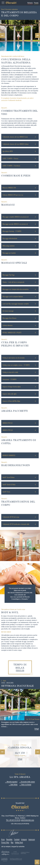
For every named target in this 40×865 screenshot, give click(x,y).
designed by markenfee (17, 846)
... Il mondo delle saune (27, 782)
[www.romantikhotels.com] (15, 853)
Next (37, 35)
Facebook (17, 839)
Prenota (36, 3)
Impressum (31, 839)
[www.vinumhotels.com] (25, 854)
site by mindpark (6, 846)
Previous (2, 35)
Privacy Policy (5, 842)
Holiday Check (19, 842)
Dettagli (36, 729)
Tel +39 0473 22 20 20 (13, 820)
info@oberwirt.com (27, 820)
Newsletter (9, 839)
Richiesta (30, 3)
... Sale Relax (13, 784)
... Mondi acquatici (11, 782)
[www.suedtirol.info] (5, 854)
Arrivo (3, 839)
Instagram (24, 839)
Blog (12, 842)
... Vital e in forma (25, 784)
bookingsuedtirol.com (16, 859)
